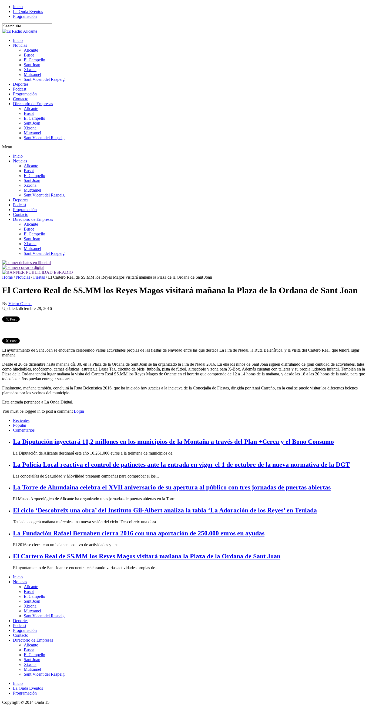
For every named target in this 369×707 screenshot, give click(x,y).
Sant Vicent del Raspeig (44, 79)
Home (7, 277)
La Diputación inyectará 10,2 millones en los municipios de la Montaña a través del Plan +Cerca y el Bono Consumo (173, 441)
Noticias (20, 45)
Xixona (30, 69)
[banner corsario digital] (23, 267)
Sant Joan (32, 64)
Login (79, 411)
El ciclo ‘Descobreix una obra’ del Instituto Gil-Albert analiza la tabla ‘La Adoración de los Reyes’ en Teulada (165, 510)
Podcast (19, 89)
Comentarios (24, 430)
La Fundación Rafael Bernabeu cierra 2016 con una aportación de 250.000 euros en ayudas (138, 533)
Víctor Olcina (20, 303)
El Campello (34, 60)
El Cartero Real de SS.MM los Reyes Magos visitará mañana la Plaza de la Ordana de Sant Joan (146, 556)
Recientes (21, 420)
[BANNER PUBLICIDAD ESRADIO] (37, 272)
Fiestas (39, 277)
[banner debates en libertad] (26, 262)
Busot (29, 55)
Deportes (20, 84)
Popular (19, 425)
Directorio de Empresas (33, 103)
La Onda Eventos (28, 11)
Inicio (18, 6)
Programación (25, 16)
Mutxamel (32, 74)
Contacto (20, 98)
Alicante (31, 50)
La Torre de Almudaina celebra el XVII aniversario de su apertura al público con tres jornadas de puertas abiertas (172, 487)
